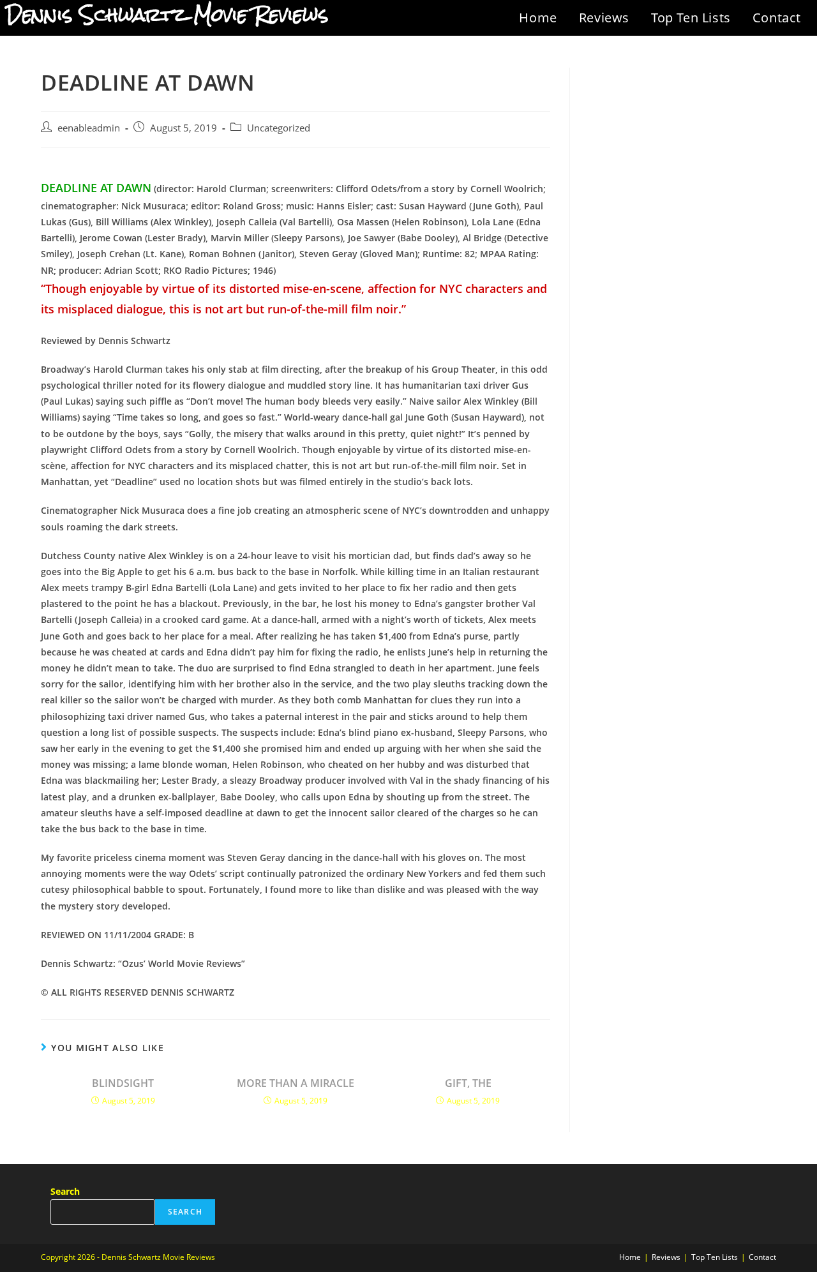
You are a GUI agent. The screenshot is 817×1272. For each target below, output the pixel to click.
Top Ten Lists (691, 17)
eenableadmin (88, 128)
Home (538, 17)
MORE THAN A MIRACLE (295, 1083)
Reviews (604, 17)
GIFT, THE (468, 1083)
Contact (777, 17)
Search (65, 1191)
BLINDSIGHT (123, 1083)
